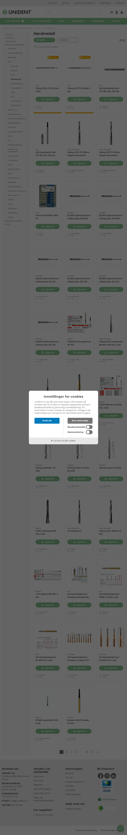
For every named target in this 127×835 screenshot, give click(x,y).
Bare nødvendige (80, 420)
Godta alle (47, 420)
